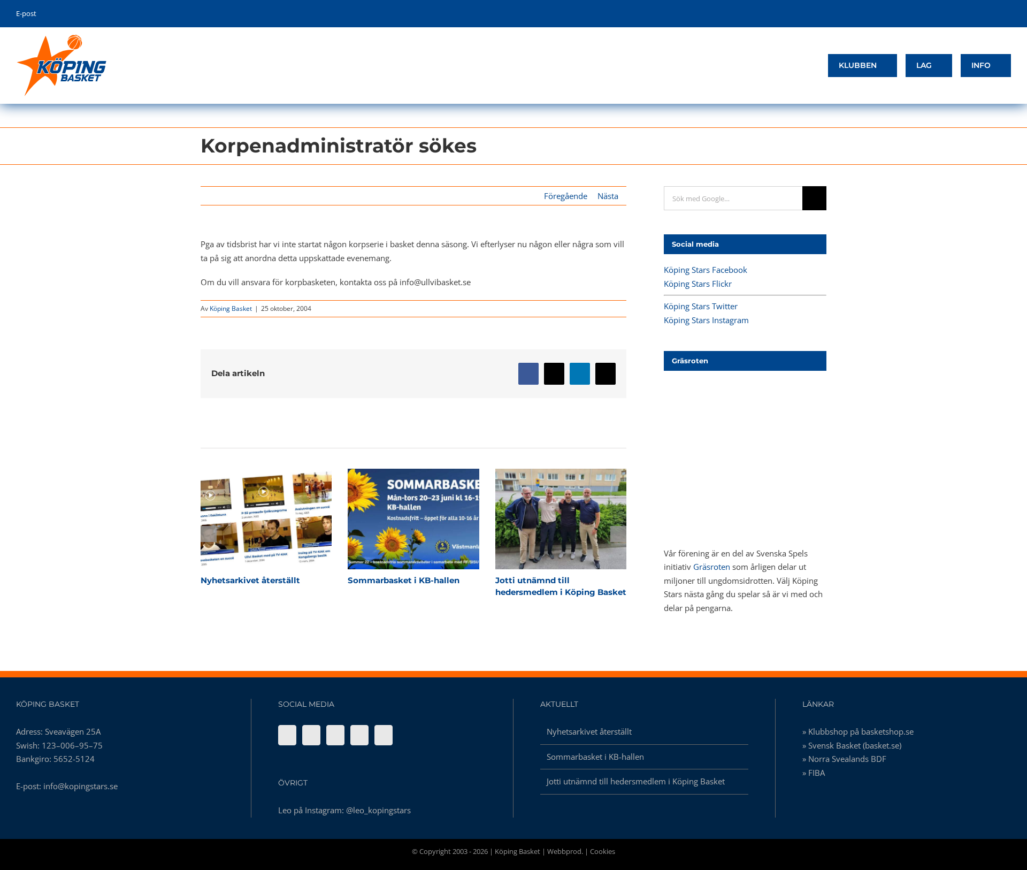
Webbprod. (565, 851)
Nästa (607, 195)
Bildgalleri (285, 519)
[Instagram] (359, 735)
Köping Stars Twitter (701, 306)
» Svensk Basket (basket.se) (851, 745)
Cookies (602, 851)
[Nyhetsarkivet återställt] (266, 519)
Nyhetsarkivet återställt (247, 519)
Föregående (565, 195)
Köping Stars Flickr (698, 283)
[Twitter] (335, 735)
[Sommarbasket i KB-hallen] (413, 519)
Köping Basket (231, 308)
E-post (26, 13)
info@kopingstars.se (80, 786)
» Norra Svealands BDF (844, 758)
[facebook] (958, 14)
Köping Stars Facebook (705, 269)
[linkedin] (1008, 14)
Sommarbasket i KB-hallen (394, 519)
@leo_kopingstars (378, 810)
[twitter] (975, 14)
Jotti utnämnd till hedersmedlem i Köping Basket (541, 519)
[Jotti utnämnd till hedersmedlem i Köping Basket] (560, 519)
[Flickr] (311, 735)
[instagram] (991, 14)
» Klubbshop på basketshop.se (858, 731)
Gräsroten (711, 566)
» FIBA (813, 772)
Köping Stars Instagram (706, 320)
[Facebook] (287, 735)
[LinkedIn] (383, 735)
